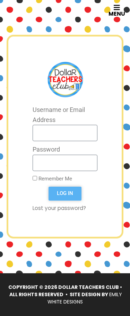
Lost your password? (59, 208)
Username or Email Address (59, 114)
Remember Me (54, 179)
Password (46, 149)
